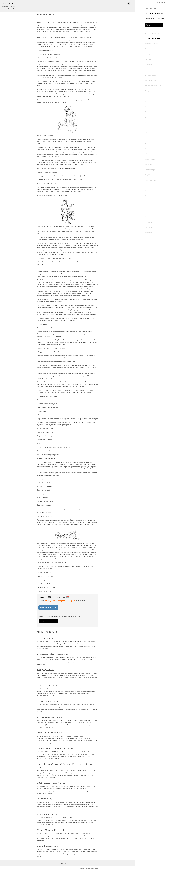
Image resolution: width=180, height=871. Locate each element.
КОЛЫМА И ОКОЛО (47, 814)
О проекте (62, 863)
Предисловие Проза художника (155, 13)
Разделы (71, 863)
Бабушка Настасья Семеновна (154, 19)
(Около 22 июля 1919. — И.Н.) (53, 830)
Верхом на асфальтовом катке (52, 653)
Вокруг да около (45, 669)
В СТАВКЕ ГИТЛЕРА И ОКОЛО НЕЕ (56, 748)
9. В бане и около (46, 637)
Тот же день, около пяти (49, 716)
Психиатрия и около (47, 700)
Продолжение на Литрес (154, 25)
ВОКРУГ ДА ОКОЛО (48, 685)
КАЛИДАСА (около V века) (51, 782)
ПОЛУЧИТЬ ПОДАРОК (48, 607)
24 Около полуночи (47, 798)
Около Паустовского (47, 845)
